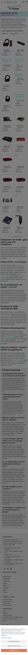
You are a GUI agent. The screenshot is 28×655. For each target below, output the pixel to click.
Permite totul (14, 650)
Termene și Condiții (6, 638)
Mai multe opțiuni (14, 641)
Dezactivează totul (14, 646)
